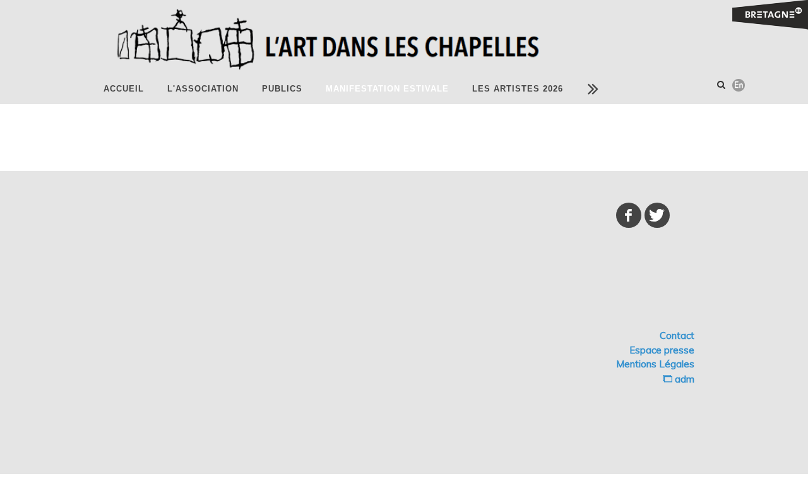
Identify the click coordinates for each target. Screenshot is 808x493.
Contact (677, 336)
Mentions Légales (655, 364)
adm (683, 379)
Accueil (124, 88)
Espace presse (661, 350)
